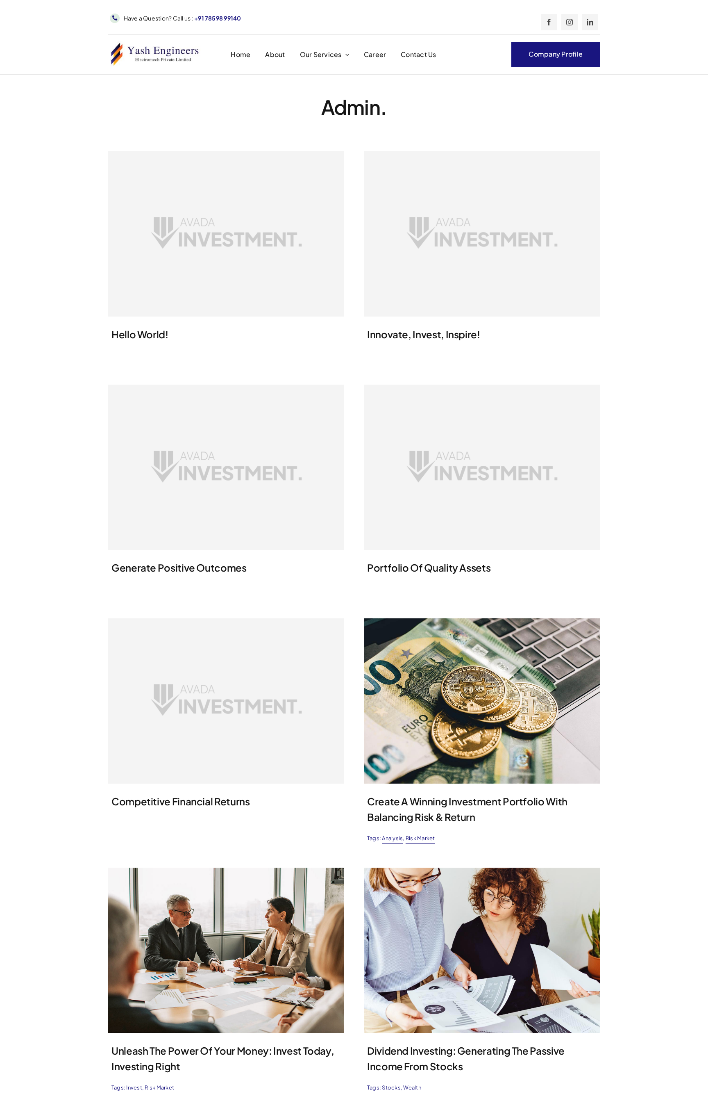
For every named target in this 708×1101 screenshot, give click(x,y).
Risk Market (420, 838)
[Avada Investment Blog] (482, 621)
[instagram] (569, 22)
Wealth (412, 1087)
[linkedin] (590, 22)
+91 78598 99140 (217, 18)
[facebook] (549, 22)
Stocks (391, 1087)
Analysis (392, 838)
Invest (134, 1087)
